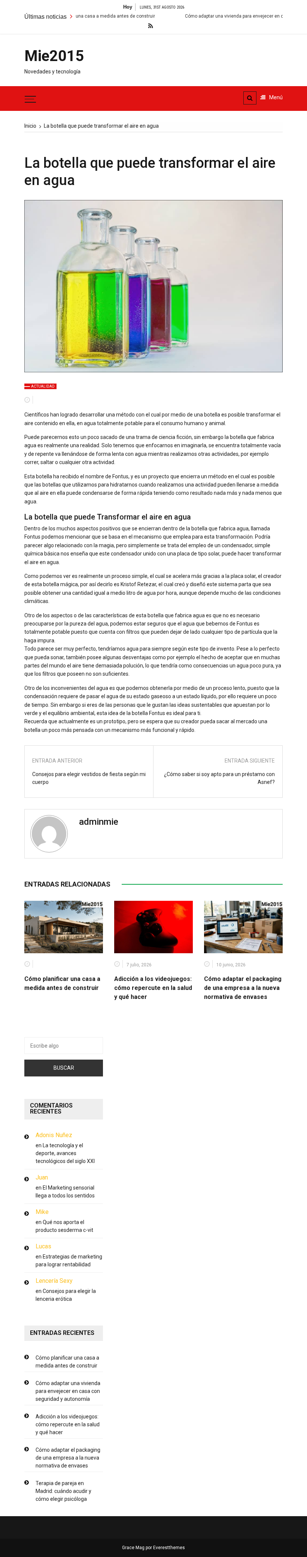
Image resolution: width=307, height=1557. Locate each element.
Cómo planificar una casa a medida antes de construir (67, 1362)
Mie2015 (52, 56)
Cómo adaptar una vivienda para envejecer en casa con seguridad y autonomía (68, 1391)
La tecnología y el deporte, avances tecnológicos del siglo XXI (65, 1153)
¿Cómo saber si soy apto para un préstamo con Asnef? (219, 778)
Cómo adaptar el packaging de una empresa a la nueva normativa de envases (243, 987)
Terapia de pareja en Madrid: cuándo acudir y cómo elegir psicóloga (63, 1491)
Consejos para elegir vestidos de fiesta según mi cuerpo (89, 778)
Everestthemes (169, 1547)
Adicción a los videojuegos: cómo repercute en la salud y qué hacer (153, 987)
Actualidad (43, 386)
